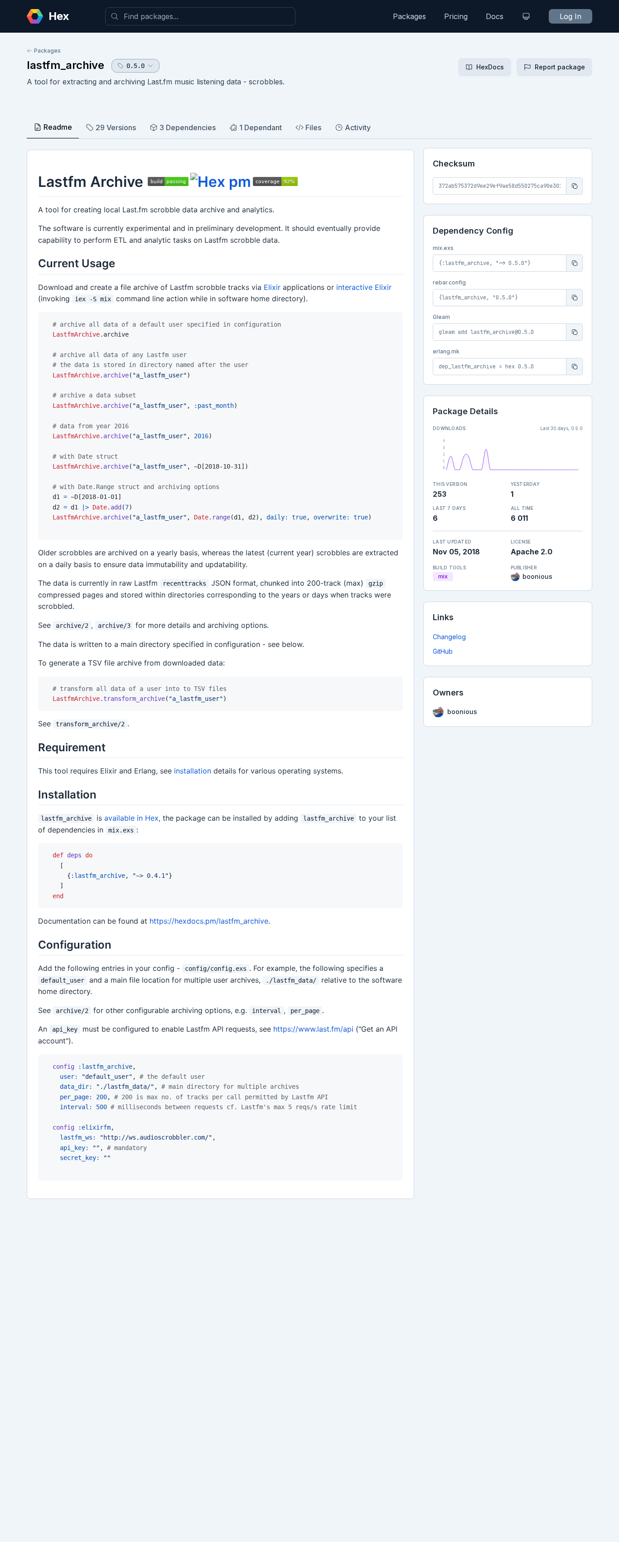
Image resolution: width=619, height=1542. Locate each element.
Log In (570, 16)
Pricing (456, 16)
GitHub (443, 651)
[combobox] (200, 16)
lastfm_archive (65, 65)
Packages (409, 16)
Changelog (449, 637)
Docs (494, 16)
